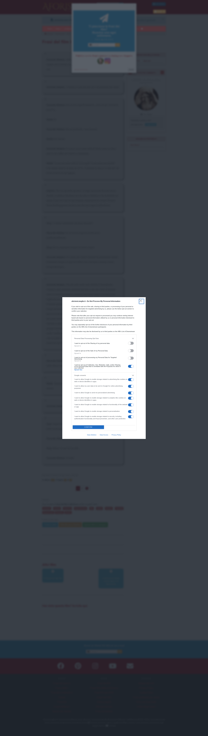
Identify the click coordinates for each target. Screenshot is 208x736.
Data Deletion (91, 435)
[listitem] (104, 338)
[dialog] (104, 368)
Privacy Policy (116, 435)
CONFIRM (88, 427)
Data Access (104, 435)
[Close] (141, 301)
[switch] (131, 343)
